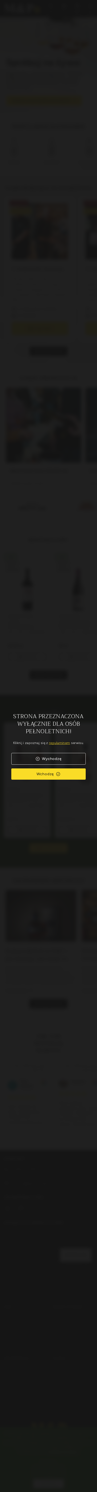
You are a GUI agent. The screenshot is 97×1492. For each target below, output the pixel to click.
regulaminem (59, 743)
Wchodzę (45, 774)
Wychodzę (51, 758)
